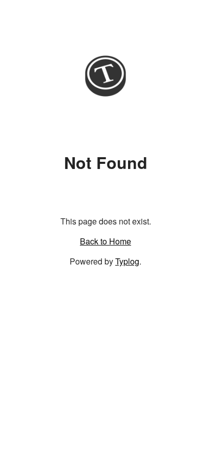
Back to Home (105, 241)
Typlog (127, 261)
